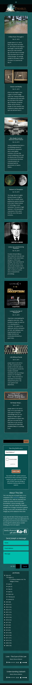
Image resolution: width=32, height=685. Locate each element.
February (11, 597)
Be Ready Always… (16, 403)
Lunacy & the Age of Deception (16, 311)
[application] (16, 662)
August (11, 577)
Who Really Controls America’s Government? (16, 138)
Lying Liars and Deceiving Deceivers (16, 247)
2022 (8, 609)
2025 (8, 602)
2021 (8, 612)
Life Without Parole (16, 357)
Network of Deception (16, 189)
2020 (8, 615)
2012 (8, 635)
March (10, 594)
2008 (8, 645)
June (10, 586)
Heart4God (16, 497)
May (10, 589)
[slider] (24, 662)
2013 (8, 632)
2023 (8, 607)
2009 (8, 643)
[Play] (7, 662)
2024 (8, 604)
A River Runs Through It (16, 37)
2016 (8, 625)
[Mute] (20, 662)
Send (25, 566)
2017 (8, 622)
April (10, 591)
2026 (8, 575)
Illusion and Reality (16, 87)
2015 (8, 627)
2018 (8, 620)
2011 (8, 638)
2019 (8, 617)
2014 (8, 630)
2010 (8, 640)
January (11, 599)
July (10, 584)
